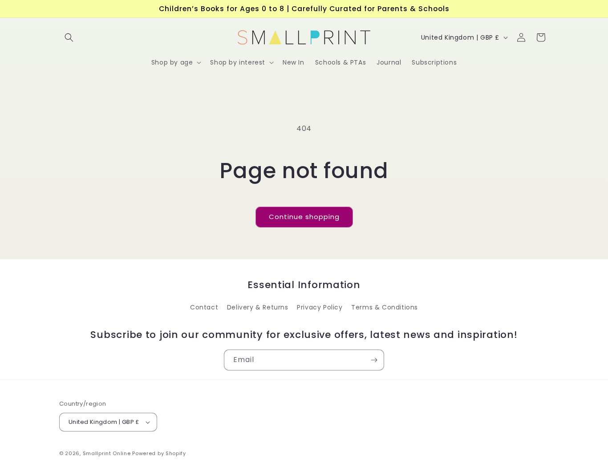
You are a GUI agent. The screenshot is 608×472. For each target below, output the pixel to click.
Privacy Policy (319, 307)
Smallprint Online (107, 453)
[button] (69, 37)
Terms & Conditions (384, 307)
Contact (204, 307)
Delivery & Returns (257, 307)
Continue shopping (304, 216)
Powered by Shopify (159, 453)
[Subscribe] (374, 360)
